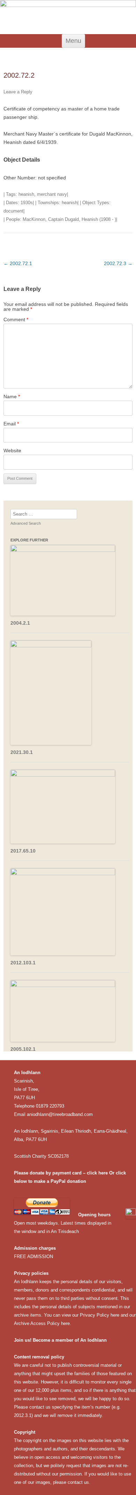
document (13, 211)
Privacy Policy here (99, 1315)
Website (12, 450)
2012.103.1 (23, 962)
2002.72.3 (118, 263)
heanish (26, 194)
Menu (73, 40)
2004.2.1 (20, 623)
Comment (15, 319)
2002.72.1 (17, 263)
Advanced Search (25, 523)
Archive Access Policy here (42, 1323)
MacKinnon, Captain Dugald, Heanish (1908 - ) (69, 219)
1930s (27, 202)
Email (11, 423)
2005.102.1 (23, 1049)
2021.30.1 (21, 752)
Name (11, 396)
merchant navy (52, 194)
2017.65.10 (23, 851)
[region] (68, 17)
